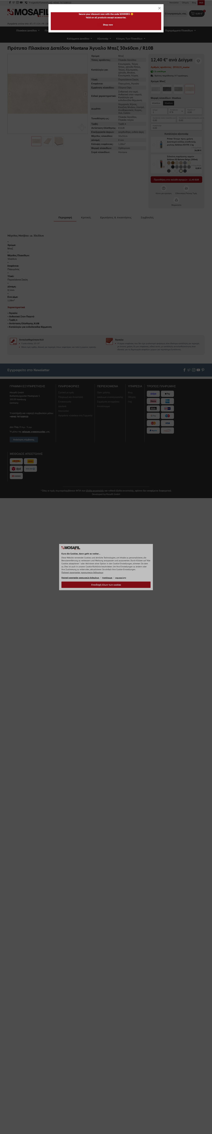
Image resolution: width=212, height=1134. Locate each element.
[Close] (159, 8)
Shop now (108, 24)
